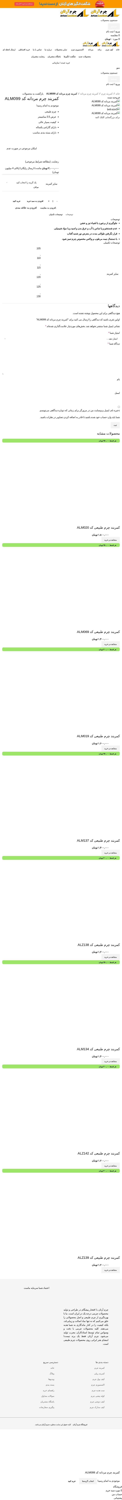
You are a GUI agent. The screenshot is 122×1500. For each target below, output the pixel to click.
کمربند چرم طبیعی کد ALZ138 (99, 945)
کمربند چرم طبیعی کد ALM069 (98, 632)
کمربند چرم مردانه (89, 93)
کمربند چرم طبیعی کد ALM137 (98, 840)
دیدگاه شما (114, 343)
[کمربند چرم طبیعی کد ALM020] (99, 463)
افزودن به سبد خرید (35, 201)
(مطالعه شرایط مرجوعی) (38, 161)
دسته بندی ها (102, 1362)
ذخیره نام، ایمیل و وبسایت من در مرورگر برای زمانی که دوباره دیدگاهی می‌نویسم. (79, 410)
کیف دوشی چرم (97, 1401)
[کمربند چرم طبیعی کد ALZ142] (99, 1089)
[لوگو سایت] (104, 12)
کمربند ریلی (99, 1373)
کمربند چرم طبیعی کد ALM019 (98, 736)
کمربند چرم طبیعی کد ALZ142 (99, 1153)
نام (118, 379)
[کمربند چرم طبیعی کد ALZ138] (99, 880)
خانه (118, 93)
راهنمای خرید (48, 1390)
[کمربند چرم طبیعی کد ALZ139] (99, 1193)
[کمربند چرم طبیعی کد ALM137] (99, 776)
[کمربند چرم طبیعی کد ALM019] (99, 671)
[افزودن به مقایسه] (49, 207)
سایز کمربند (51, 184)
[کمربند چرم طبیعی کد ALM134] (99, 984)
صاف (36, 187)
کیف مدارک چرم (97, 1407)
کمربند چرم (107, 93)
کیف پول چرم (99, 1379)
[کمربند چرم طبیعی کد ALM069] (99, 567)
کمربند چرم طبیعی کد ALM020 (98, 527)
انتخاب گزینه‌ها (88, 1481)
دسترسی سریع (50, 1362)
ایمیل (117, 393)
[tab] (69, 214)
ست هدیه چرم (98, 1390)
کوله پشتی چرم (98, 1396)
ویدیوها (51, 1379)
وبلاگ (52, 1373)
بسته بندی (50, 1385)
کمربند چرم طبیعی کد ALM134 (98, 1049)
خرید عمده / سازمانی (61, 63)
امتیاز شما (114, 333)
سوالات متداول (47, 1396)
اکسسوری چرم (98, 1385)
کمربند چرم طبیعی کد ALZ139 (99, 1257)
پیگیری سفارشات (46, 1407)
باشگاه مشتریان (47, 1401)
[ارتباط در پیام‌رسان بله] (114, 1482)
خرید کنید (16, 201)
